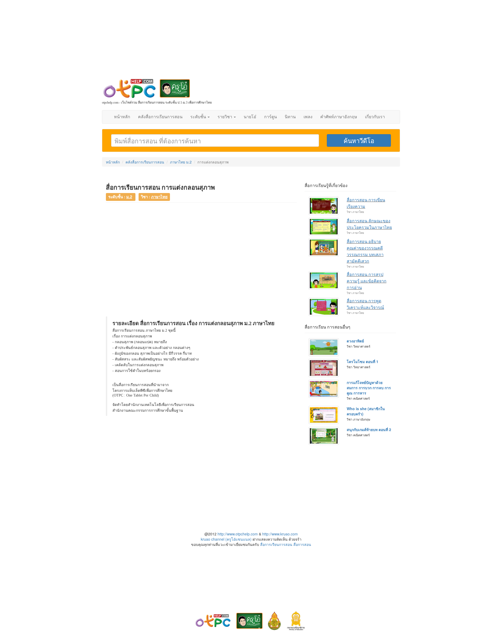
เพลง (308, 117)
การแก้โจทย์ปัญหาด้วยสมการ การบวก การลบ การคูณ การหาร (369, 387)
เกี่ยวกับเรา (375, 117)
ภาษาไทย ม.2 (181, 162)
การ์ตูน (270, 117)
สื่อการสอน (302, 544)
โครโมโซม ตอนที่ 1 (362, 361)
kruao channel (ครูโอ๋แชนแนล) (226, 539)
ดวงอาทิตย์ (355, 340)
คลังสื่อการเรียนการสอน (160, 117)
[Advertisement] (251, 41)
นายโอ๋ (250, 117)
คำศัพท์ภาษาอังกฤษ (338, 117)
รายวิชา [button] (225, 117)
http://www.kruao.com (280, 533)
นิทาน (290, 117)
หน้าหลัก (122, 117)
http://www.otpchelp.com (238, 533)
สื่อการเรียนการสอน (276, 544)
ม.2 (129, 197)
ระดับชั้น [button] (198, 117)
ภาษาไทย (159, 197)
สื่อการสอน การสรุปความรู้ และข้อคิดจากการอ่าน (366, 281)
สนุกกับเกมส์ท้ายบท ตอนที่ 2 (369, 429)
